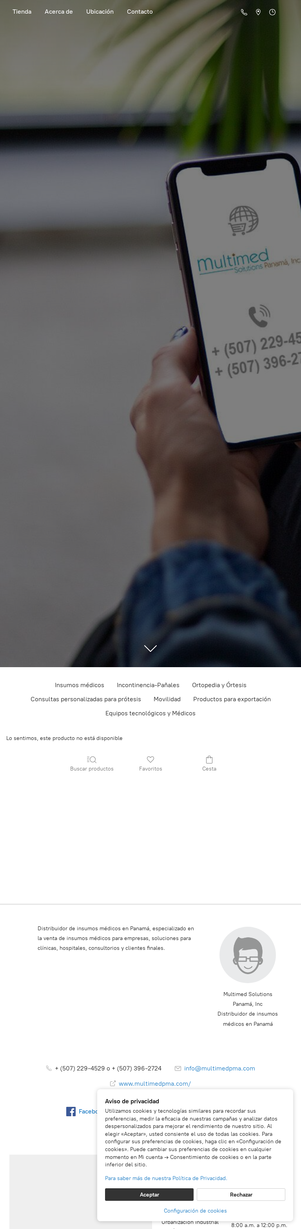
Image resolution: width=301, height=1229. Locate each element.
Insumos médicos (79, 685)
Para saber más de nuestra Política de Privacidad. (166, 1178)
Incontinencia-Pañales (148, 685)
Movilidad (167, 699)
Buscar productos (92, 768)
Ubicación (100, 11)
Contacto (140, 11)
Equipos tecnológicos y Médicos (150, 713)
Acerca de (59, 11)
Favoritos (150, 768)
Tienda (22, 11)
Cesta (209, 768)
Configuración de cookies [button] (195, 1210)
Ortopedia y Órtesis (219, 685)
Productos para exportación (232, 699)
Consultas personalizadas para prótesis (86, 699)
